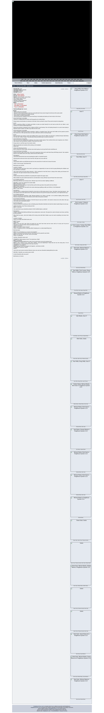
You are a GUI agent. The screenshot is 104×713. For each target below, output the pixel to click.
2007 (24, 80)
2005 (81, 79)
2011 (36, 80)
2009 (30, 80)
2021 (65, 80)
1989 (34, 79)
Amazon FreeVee (63, 710)
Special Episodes (59, 82)
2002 (72, 79)
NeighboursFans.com (38, 706)
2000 (66, 79)
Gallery (35, 82)
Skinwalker (21, 106)
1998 (60, 79)
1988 (31, 79)
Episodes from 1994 (21, 86)
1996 (54, 79)
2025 (77, 80)
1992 (43, 79)
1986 (25, 79)
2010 (33, 80)
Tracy (15, 106)
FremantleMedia (55, 710)
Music (28, 82)
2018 (56, 80)
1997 (57, 79)
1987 (28, 79)
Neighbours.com (46, 710)
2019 (59, 80)
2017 (53, 80)
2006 (21, 80)
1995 (52, 79)
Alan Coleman (21, 95)
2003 (75, 79)
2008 (27, 80)
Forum (69, 82)
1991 (40, 79)
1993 (46, 79)
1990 (37, 79)
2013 (42, 80)
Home (14, 86)
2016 (50, 80)
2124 (66, 89)
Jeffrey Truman (20, 94)
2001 (69, 79)
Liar (15, 104)
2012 (39, 80)
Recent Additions (18, 82)
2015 (47, 80)
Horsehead (20, 104)
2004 (78, 79)
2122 (63, 89)
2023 (71, 80)
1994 (49, 79)
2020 (62, 80)
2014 (45, 80)
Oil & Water (17, 105)
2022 (68, 80)
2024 (74, 80)
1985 (22, 79)
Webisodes (81, 80)
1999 (63, 79)
